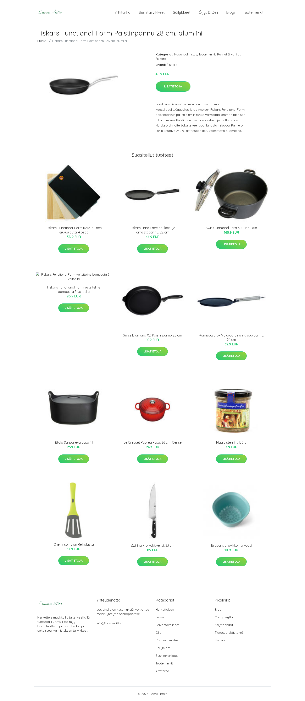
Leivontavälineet (167, 625)
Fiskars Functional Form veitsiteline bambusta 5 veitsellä (73, 289)
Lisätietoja (173, 86)
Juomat (161, 617)
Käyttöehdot (224, 625)
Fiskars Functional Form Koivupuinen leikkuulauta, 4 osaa (74, 230)
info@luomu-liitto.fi (109, 623)
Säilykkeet (181, 12)
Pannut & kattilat (228, 54)
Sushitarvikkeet (152, 12)
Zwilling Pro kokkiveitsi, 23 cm (152, 545)
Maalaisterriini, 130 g (231, 442)
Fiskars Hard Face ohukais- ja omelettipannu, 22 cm (152, 230)
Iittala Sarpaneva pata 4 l (74, 442)
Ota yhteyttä (224, 617)
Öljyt (159, 633)
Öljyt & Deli (208, 12)
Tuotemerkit (253, 12)
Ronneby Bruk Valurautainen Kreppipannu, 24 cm (231, 337)
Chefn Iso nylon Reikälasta (74, 544)
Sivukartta (222, 640)
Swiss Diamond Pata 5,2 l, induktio (231, 228)
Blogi (230, 12)
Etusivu (42, 41)
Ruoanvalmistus (185, 54)
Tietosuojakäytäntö (229, 633)
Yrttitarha (123, 12)
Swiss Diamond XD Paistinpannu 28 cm (152, 335)
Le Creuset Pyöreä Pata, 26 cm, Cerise (153, 442)
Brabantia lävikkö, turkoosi (231, 545)
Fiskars (161, 59)
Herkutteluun (165, 609)
